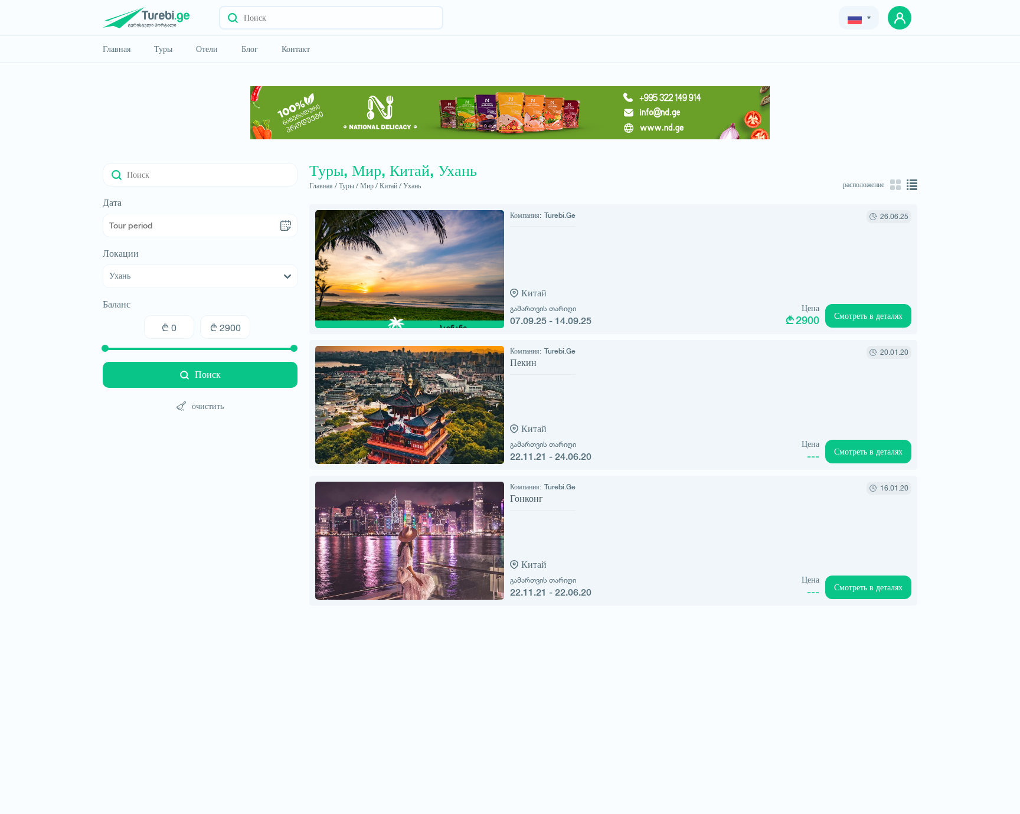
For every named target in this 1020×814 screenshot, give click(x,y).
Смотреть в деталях (868, 316)
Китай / (390, 185)
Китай (534, 293)
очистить (208, 406)
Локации (121, 254)
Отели (207, 49)
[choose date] (286, 225)
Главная (116, 49)
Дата (112, 203)
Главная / (323, 185)
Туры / (348, 185)
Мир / (369, 185)
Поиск (208, 374)
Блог (249, 49)
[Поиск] (233, 18)
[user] (899, 18)
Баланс (116, 304)
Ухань (412, 185)
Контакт (296, 49)
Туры (163, 49)
